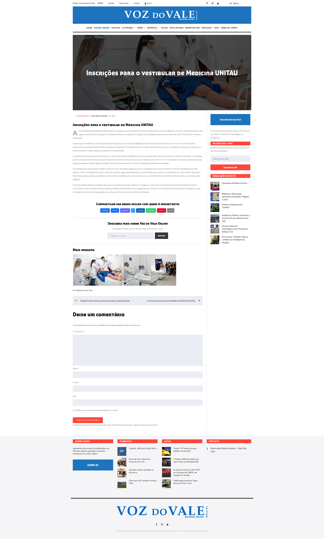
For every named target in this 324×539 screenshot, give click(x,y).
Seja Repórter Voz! (230, 119)
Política (116, 28)
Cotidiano (127, 28)
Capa (78, 116)
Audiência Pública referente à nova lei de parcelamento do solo (236, 218)
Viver (140, 28)
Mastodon (125, 210)
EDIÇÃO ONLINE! (102, 28)
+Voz (216, 28)
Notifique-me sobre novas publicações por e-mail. (96, 410)
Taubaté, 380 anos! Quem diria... (143, 448)
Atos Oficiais (176, 28)
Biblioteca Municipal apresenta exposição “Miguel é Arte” (235, 197)
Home (89, 28)
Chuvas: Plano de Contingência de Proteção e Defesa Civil (235, 229)
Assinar (161, 235)
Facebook (105, 210)
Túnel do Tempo (229, 28)
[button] (98, 270)
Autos (164, 28)
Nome (76, 368)
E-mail (171, 210)
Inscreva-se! (230, 167)
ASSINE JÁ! (92, 465)
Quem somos (124, 3)
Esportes (152, 28)
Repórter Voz (192, 28)
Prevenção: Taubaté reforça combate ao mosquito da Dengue (235, 239)
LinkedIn (140, 210)
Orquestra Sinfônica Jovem (234, 183)
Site (74, 396)
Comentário (78, 331)
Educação (85, 116)
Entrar (149, 3)
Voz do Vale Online (149, 531)
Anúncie (111, 3)
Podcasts (207, 28)
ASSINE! (100, 3)
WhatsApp (151, 210)
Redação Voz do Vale (84, 290)
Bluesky (115, 210)
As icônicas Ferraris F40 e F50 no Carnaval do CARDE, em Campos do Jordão (186, 472)
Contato (136, 3)
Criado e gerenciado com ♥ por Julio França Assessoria (174, 531)
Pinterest (162, 210)
